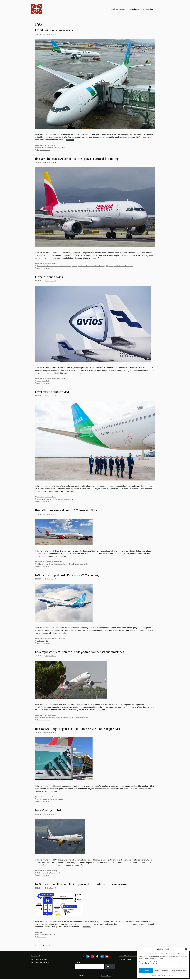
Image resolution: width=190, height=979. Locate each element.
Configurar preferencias (178, 970)
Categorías (148, 9)
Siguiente (47, 945)
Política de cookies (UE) (40, 963)
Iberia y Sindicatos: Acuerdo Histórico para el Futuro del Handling (77, 158)
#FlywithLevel (41, 499)
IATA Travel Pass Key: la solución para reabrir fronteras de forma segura (81, 884)
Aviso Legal (35, 956)
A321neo (40, 564)
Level (54, 145)
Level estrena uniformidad (52, 392)
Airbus (46, 564)
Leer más (70, 140)
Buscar (77, 962)
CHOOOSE (67, 717)
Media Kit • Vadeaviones (128, 956)
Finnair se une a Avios (49, 277)
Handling (102, 266)
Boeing (54, 638)
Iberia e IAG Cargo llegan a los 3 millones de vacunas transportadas (78, 729)
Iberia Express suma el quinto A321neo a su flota (66, 510)
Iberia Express (57, 562)
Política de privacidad (168, 975)
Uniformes (58, 499)
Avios (39, 381)
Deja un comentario (43, 150)
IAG (59, 147)
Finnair (63, 378)
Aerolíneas (134, 9)
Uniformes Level (67, 499)
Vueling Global (55, 873)
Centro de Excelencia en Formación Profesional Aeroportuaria (57, 266)
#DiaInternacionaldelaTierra (46, 717)
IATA (42, 934)
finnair (44, 381)
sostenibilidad (83, 564)
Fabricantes (61, 638)
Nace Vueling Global (48, 810)
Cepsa (51, 564)
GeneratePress (106, 976)
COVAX (39, 799)
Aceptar (146, 970)
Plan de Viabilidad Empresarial (123, 266)
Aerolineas (48, 145)
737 (38, 641)
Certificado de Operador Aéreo (47, 147)
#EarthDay (59, 717)
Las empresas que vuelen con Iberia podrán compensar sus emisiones (79, 652)
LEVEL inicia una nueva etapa (54, 30)
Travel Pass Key (50, 934)
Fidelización (56, 378)
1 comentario (41, 937)
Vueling (54, 870)
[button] (186, 949)
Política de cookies (156, 975)
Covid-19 (46, 799)
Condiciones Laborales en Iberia (88, 266)
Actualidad (40, 145)
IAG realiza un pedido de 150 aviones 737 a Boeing (67, 575)
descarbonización (59, 564)
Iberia (54, 263)
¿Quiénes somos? (118, 9)
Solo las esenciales (161, 970)
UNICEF (60, 799)
